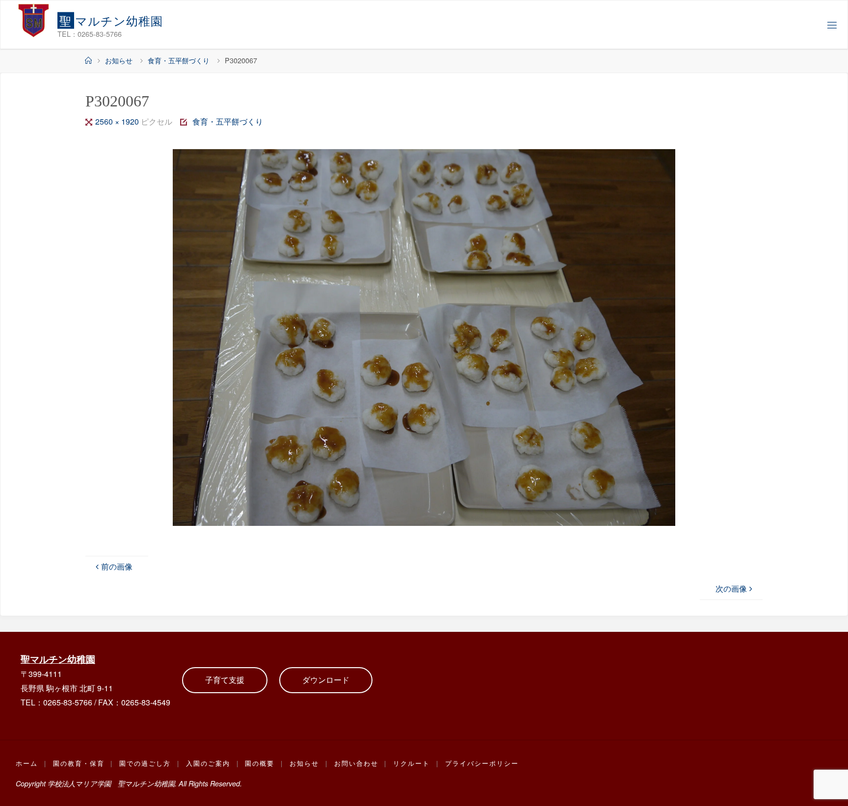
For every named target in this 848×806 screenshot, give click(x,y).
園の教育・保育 (79, 763)
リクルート (411, 763)
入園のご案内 (208, 763)
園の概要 (259, 763)
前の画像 (116, 566)
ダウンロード (325, 679)
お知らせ (118, 60)
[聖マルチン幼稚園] (34, 20)
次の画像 (731, 588)
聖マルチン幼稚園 (58, 659)
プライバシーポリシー (482, 763)
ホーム (27, 763)
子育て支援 (224, 679)
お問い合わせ (356, 763)
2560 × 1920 (118, 121)
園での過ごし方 (145, 763)
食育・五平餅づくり (179, 60)
